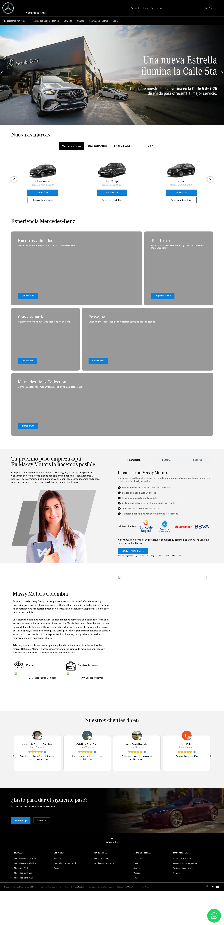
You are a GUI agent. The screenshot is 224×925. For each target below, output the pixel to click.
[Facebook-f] (207, 886)
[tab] (71, 146)
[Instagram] (212, 886)
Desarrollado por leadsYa (74, 887)
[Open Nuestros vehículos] (27, 21)
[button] (2, 73)
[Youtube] (217, 886)
